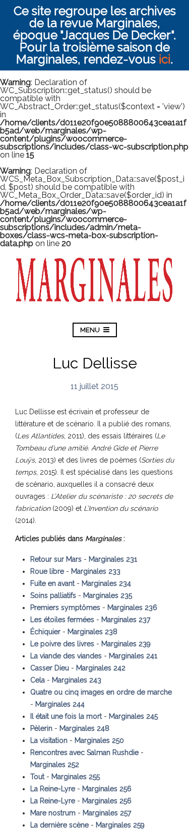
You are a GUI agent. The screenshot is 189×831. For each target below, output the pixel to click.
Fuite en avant (52, 583)
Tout (37, 777)
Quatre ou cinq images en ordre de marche (101, 692)
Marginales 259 (120, 825)
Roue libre (47, 571)
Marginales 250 (99, 740)
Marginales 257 (107, 813)
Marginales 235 (107, 595)
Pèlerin (41, 728)
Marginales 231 (113, 559)
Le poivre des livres (62, 644)
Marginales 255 (75, 777)
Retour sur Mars (56, 559)
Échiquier (45, 632)
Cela (37, 680)
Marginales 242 (100, 668)
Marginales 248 (84, 728)
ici (164, 59)
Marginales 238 (92, 632)
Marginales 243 (76, 680)
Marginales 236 (132, 607)
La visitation (49, 740)
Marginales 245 (133, 716)
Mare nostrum (53, 813)
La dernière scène (59, 825)
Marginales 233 (95, 571)
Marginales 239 (126, 644)
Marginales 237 (125, 620)
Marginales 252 (54, 765)
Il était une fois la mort (66, 716)
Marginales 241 (133, 656)
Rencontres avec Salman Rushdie (84, 752)
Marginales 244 (60, 704)
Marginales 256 (107, 789)
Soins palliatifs (53, 595)
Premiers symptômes (65, 607)
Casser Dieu (49, 668)
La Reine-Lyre (52, 789)
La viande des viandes (66, 656)
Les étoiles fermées (62, 620)
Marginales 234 (106, 583)
